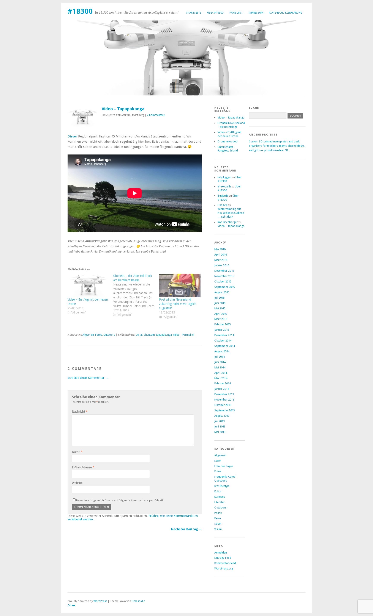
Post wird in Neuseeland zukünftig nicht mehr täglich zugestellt (177, 304)
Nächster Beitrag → (186, 529)
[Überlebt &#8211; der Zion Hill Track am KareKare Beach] (136, 297)
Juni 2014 (220, 362)
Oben (71, 605)
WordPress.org (223, 568)
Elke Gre (223, 205)
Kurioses (219, 496)
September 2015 (224, 287)
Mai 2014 (220, 367)
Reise (217, 518)
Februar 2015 (222, 324)
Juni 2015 (220, 303)
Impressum (255, 12)
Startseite (193, 12)
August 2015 (221, 292)
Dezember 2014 (224, 335)
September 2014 (224, 346)
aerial (139, 334)
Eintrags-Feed (222, 557)
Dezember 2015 (224, 270)
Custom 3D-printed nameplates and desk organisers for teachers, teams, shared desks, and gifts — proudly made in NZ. (277, 146)
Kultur (217, 491)
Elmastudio (138, 601)
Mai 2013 (220, 432)
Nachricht (80, 411)
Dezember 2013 (224, 394)
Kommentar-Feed (225, 563)
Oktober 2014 (222, 340)
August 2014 (221, 351)
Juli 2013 (219, 421)
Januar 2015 (221, 329)
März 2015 (220, 319)
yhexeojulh (224, 186)
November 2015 (224, 276)
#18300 (80, 11)
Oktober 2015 (222, 281)
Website (77, 483)
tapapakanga (164, 334)
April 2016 (220, 254)
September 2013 (224, 410)
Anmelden (220, 552)
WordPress (100, 601)
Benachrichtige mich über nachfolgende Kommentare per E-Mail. (120, 500)
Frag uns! (235, 12)
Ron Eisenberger (228, 222)
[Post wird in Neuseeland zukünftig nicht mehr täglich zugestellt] (180, 285)
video (176, 334)
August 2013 (221, 415)
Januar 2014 (221, 388)
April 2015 (220, 313)
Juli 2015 (219, 297)
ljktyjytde (223, 195)
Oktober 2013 (222, 405)
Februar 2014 (222, 383)
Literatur (219, 502)
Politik (218, 513)
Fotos (98, 334)
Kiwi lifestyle (221, 486)
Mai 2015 (220, 308)
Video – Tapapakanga (231, 117)
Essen (217, 460)
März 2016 (220, 260)
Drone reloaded (227, 141)
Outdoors (109, 334)
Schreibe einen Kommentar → (88, 377)
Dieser (72, 136)
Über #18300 (215, 12)
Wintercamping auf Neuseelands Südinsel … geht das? (231, 212)
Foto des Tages (223, 466)
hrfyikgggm (224, 177)
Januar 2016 (221, 265)
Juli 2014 (219, 356)
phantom (149, 334)
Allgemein (88, 334)
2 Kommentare (156, 115)
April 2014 (220, 372)
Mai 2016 (220, 249)
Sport (217, 523)
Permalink (188, 334)
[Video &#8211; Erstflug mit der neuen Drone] (88, 285)
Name (77, 452)
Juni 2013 (220, 426)
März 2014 (220, 378)
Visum (218, 529)
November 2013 (224, 399)
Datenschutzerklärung (285, 12)
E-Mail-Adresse (83, 467)
